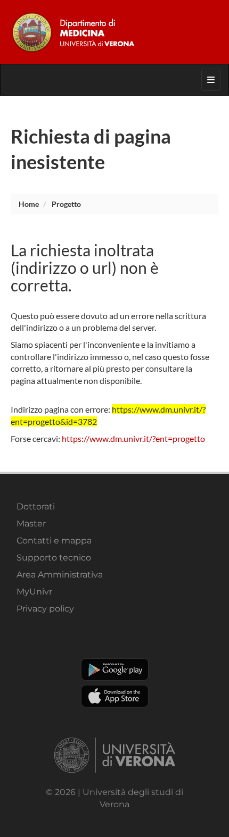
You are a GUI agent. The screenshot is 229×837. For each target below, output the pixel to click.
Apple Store (114, 696)
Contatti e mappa (54, 540)
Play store (114, 669)
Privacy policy (45, 609)
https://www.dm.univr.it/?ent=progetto (133, 438)
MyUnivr (34, 592)
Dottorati (36, 506)
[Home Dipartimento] (114, 32)
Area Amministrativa (60, 575)
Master (31, 523)
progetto (66, 203)
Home (29, 203)
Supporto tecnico (54, 558)
